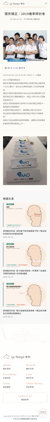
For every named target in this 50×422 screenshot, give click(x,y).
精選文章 (37, 19)
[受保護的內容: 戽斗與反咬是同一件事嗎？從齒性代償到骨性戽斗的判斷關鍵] (25, 254)
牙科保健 (30, 19)
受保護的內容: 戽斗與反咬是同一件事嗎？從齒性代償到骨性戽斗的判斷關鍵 (24, 272)
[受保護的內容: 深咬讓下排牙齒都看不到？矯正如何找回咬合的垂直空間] (25, 214)
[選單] (46, 3)
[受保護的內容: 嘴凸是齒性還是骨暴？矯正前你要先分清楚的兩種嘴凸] (25, 294)
